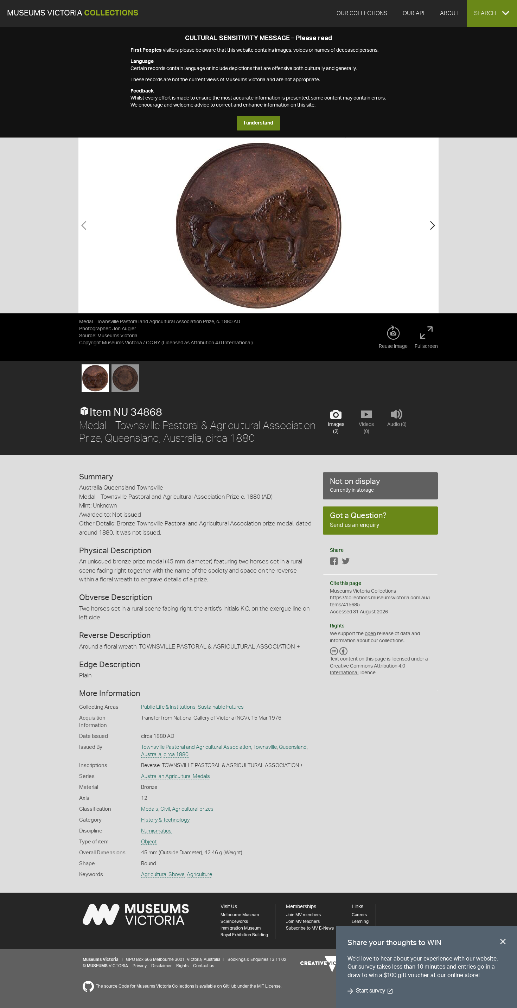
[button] (492, 13)
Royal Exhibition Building (244, 935)
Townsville (265, 747)
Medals (149, 809)
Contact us (203, 966)
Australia (151, 754)
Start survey (370, 991)
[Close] (503, 943)
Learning (360, 921)
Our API (414, 13)
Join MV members (303, 915)
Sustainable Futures (221, 707)
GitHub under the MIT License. (252, 986)
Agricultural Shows (163, 874)
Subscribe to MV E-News (310, 928)
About (449, 13)
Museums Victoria (72, 13)
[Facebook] (334, 562)
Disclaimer (161, 966)
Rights (182, 966)
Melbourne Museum (240, 915)
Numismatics (156, 831)
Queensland (293, 747)
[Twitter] (346, 562)
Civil (165, 809)
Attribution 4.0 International (221, 342)
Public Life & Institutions (168, 707)
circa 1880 (176, 754)
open (370, 633)
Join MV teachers (303, 921)
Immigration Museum (241, 928)
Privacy (140, 966)
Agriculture (199, 874)
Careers (359, 915)
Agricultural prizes (192, 809)
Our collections (362, 13)
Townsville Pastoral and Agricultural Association (196, 747)
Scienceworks (234, 921)
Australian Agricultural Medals (175, 776)
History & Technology (165, 820)
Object (149, 841)
